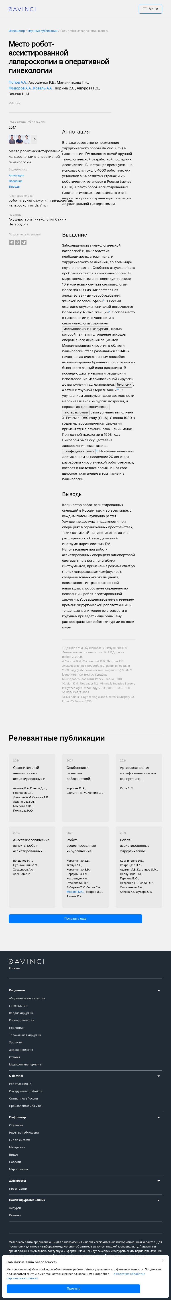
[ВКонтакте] (11, 242)
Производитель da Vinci (25, 1106)
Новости (15, 1162)
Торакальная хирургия (25, 1035)
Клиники (15, 1215)
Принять (73, 1289)
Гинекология (18, 1006)
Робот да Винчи (20, 1084)
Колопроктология (21, 1021)
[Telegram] (23, 242)
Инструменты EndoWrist (26, 1091)
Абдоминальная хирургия (27, 998)
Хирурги (15, 1208)
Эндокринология (21, 1050)
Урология (15, 1043)
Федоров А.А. (20, 88)
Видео (13, 1155)
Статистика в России (23, 1099)
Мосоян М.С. (75, 892)
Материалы (17, 1147)
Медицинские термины (25, 1065)
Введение (15, 181)
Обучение (16, 1125)
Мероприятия (18, 1169)
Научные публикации (24, 1133)
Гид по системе (20, 1140)
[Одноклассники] (17, 242)
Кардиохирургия (21, 1013)
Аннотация (16, 176)
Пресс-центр (18, 1189)
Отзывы (14, 1057)
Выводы (14, 187)
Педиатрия (16, 1028)
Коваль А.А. (43, 88)
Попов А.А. (18, 82)
